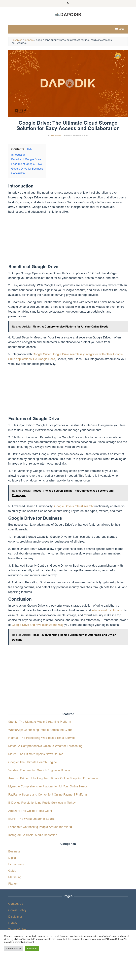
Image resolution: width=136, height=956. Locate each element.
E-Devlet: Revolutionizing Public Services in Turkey (42, 802)
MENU (122, 29)
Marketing (14, 877)
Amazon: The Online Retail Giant (30, 810)
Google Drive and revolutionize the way (38, 624)
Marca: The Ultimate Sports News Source (35, 754)
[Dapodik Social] (68, 14)
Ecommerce (16, 864)
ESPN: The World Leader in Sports (31, 818)
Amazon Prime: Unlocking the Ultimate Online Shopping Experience (53, 778)
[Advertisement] (68, 239)
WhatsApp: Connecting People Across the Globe (40, 729)
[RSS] (68, 3)
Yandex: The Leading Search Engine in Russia (39, 770)
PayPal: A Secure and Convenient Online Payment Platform (47, 794)
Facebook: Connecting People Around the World (40, 826)
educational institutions (107, 610)
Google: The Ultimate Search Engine (32, 762)
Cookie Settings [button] (13, 948)
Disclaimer (15, 916)
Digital (12, 857)
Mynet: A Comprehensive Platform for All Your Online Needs (48, 786)
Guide (12, 870)
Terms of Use (17, 929)
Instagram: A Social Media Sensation (32, 835)
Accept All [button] (32, 948)
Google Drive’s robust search (73, 506)
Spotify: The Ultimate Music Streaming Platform (39, 721)
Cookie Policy (17, 910)
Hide (29, 149)
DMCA (12, 922)
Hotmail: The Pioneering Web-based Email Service (41, 737)
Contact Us (15, 903)
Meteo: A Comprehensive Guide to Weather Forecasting (45, 745)
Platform (13, 883)
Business (14, 851)
